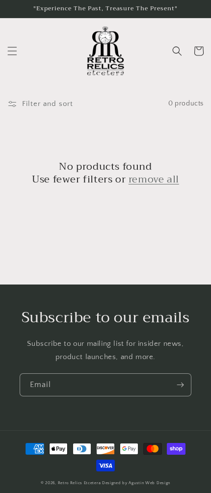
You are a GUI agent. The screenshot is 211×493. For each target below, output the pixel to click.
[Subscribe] (180, 384)
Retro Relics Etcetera (79, 483)
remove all (154, 179)
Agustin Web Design (149, 483)
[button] (12, 51)
